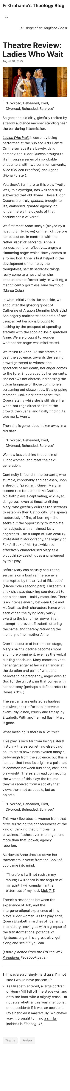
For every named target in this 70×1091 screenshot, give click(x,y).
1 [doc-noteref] (48, 511)
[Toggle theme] (6, 16)
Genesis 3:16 (12, 692)
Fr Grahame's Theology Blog (33, 5)
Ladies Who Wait (16, 138)
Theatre (10, 1040)
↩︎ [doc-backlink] (50, 980)
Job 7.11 (48, 891)
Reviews (27, 1040)
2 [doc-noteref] (62, 579)
